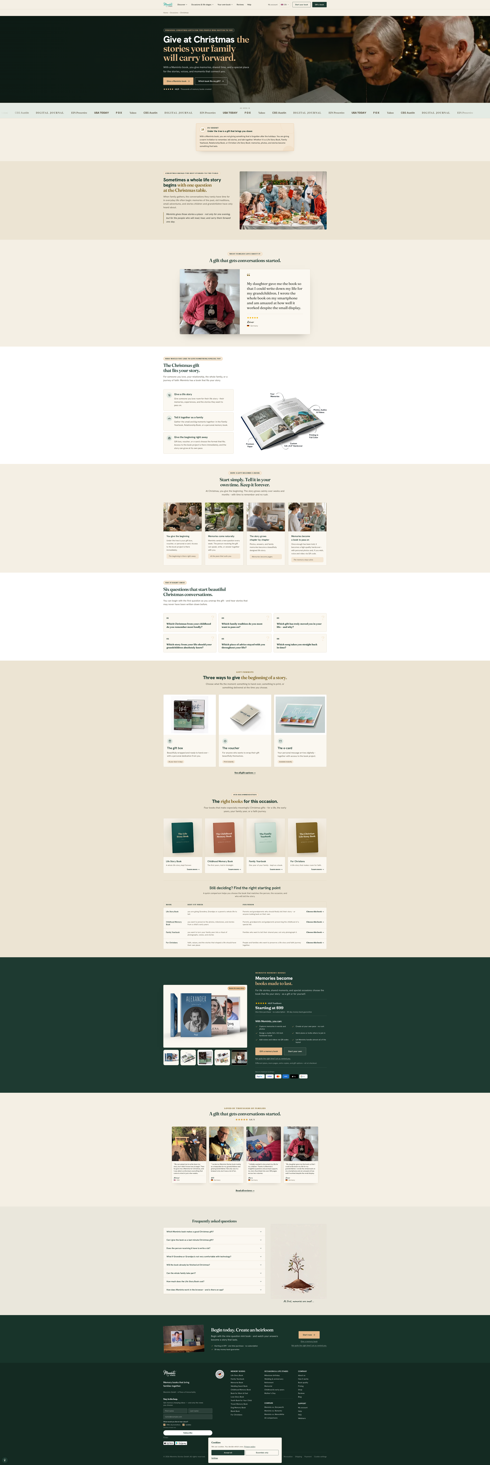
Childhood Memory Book (241, 1390)
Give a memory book (309, 1341)
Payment (308, 1456)
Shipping (298, 1456)
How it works (303, 1379)
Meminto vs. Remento (273, 1411)
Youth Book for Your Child (241, 1400)
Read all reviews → (245, 1190)
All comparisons (271, 1418)
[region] (245, 534)
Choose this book (315, 911)
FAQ (300, 1415)
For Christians (172, 942)
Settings (214, 1458)
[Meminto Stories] (168, 4)
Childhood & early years (274, 1390)
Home (165, 12)
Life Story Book (172, 911)
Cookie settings (320, 1456)
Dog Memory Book (238, 1407)
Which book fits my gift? (209, 81)
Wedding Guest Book (239, 1386)
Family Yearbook (173, 932)
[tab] (171, 1057)
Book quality (303, 1382)
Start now (307, 1334)
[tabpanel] (205, 1016)
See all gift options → (245, 772)
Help (249, 4)
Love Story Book (237, 1397)
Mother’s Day (269, 1393)
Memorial (268, 1386)
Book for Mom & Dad (239, 1393)
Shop (300, 1390)
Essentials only (262, 1452)
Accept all (228, 1452)
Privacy (165, 1437)
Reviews (240, 4)
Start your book (301, 4)
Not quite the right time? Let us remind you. (273, 1058)
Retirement (268, 1382)
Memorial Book (237, 1382)
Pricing (300, 1386)
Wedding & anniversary (273, 1379)
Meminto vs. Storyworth (274, 1407)
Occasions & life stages (201, 4)
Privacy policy (249, 1446)
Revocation (288, 1456)
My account (273, 4)
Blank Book (235, 1411)
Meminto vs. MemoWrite (274, 1414)
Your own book (224, 4)
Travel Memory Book (239, 1404)
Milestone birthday (272, 1375)
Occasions (174, 12)
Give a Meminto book (176, 81)
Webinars (302, 1418)
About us (301, 1375)
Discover (181, 4)
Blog (300, 1397)
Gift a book (319, 4)
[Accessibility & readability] (5, 1460)
